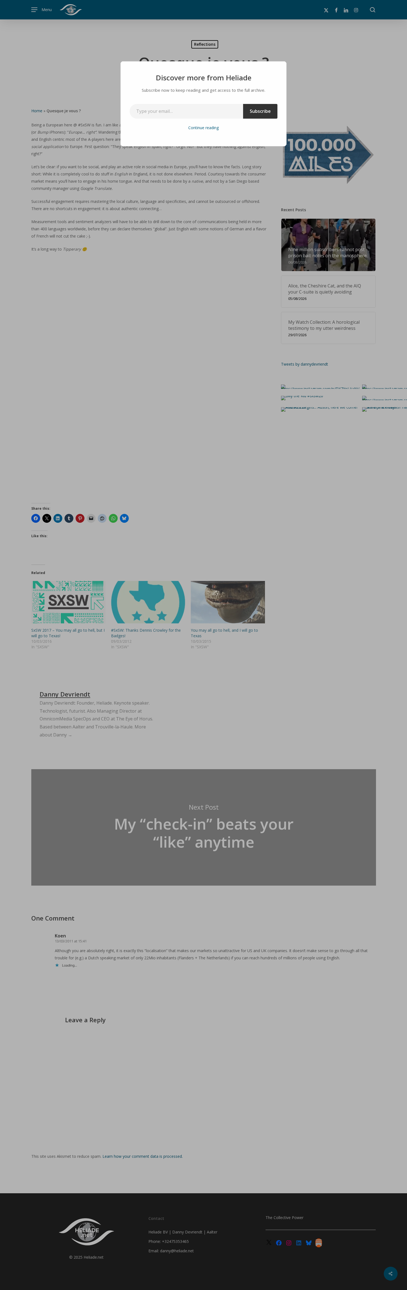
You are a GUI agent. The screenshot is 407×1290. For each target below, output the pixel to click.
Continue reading (203, 127)
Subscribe (260, 111)
